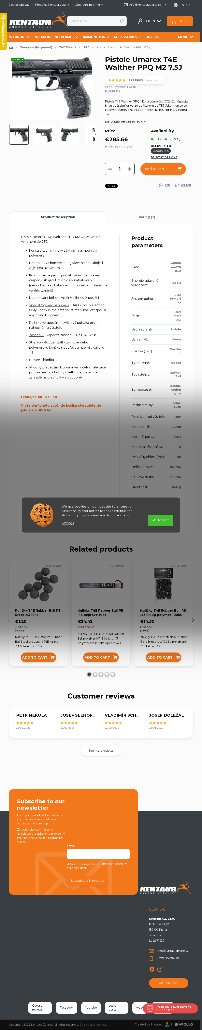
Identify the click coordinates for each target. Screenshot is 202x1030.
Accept (163, 520)
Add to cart (154, 169)
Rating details (153, 79)
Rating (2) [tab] (147, 217)
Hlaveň (34, 360)
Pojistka (35, 323)
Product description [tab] (58, 217)
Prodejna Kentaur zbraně (52, 4)
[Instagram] (160, 968)
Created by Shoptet (148, 1024)
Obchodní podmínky (89, 4)
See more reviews (101, 750)
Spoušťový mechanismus (49, 305)
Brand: (112, 90)
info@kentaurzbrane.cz (173, 950)
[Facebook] (152, 968)
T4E (117, 101)
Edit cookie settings (93, 1024)
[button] (89, 674)
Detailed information (124, 121)
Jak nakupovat (19, 4)
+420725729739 (168, 958)
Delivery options (164, 157)
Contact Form (168, 983)
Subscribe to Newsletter (87, 880)
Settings (68, 522)
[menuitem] (20, 37)
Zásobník (36, 335)
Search (121, 21)
